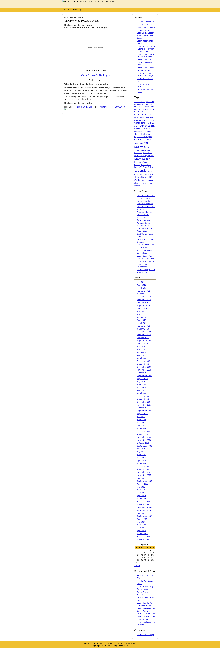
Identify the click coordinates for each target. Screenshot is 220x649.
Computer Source (147, 109)
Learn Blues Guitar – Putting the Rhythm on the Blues (146, 48)
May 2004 (141, 528)
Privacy (119, 643)
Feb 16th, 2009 (118, 107)
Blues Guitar (138, 107)
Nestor (103, 107)
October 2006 (143, 443)
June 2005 (141, 490)
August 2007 (142, 414)
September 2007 (144, 411)
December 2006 (144, 437)
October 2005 (143, 478)
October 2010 (143, 303)
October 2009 (143, 338)
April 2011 (141, 285)
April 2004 (141, 531)
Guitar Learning (141, 129)
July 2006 (141, 452)
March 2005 (142, 499)
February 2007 (143, 431)
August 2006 (142, 449)
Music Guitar (138, 174)
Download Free (139, 112)
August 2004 (142, 519)
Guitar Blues (138, 120)
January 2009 (143, 364)
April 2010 (141, 320)
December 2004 (144, 507)
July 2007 (141, 417)
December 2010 (144, 297)
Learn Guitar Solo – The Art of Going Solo (145, 62)
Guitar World (147, 153)
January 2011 (143, 294)
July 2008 (141, 382)
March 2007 (142, 428)
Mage (149, 171)
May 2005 (141, 493)
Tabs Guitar (149, 183)
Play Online (139, 183)
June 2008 (141, 384)
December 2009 (144, 332)
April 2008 (141, 390)
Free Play (138, 117)
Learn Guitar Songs (73, 10)
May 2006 (141, 458)
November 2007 (144, 405)
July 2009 (141, 346)
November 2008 (144, 370)
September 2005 (144, 481)
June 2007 (141, 420)
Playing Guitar (148, 180)
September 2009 (144, 341)
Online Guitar (140, 177)
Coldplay (137, 109)
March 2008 (142, 393)
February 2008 (143, 396)
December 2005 (144, 472)
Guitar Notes (146, 132)
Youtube (138, 186)
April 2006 (141, 460)
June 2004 (141, 525)
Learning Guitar (141, 162)
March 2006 (142, 463)
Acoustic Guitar (139, 102)
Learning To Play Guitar (142, 165)
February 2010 (143, 326)
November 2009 (144, 335)
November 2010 (144, 300)
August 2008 (142, 379)
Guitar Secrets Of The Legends (96, 75)
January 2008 (143, 399)
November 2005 (144, 475)
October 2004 (143, 513)
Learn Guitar (142, 158)
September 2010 (144, 306)
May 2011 (141, 282)
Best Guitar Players (147, 104)
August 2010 (142, 308)
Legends (140, 170)
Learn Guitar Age (144, 256)
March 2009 (142, 358)
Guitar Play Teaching (146, 614)
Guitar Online (140, 134)
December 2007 (144, 402)
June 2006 (141, 455)
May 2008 (141, 387)
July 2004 (141, 522)
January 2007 (143, 434)
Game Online (148, 118)
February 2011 (143, 291)
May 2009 (141, 352)
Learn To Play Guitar (143, 167)
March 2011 (142, 288)
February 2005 (143, 501)
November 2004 (144, 510)
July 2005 (141, 487)
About (111, 643)
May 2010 (141, 317)
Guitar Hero (139, 123)
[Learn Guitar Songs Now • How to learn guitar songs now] (88, 1)
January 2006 (143, 469)
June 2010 (141, 314)
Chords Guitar (149, 107)
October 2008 (143, 373)
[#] (66, 109)
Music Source (148, 174)
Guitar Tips (138, 153)
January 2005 (143, 504)
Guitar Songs (146, 150)
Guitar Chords (149, 120)
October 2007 (143, 408)
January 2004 (143, 539)
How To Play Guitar (144, 155)
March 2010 (142, 323)
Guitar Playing (140, 139)
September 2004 (144, 516)
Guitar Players (145, 137)
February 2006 (143, 466)
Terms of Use (130, 643)
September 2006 (144, 446)
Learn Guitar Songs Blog (95, 643)
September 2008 (144, 376)
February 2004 (143, 537)
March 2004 (142, 534)
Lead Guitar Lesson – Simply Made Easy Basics (146, 35)
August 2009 (142, 343)
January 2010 (143, 329)
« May (137, 566)
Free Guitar (148, 114)
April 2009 (141, 355)
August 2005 (142, 484)
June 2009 (141, 349)
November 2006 (144, 440)
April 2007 (141, 425)
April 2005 (141, 496)
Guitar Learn (147, 125)
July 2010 (141, 311)
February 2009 (143, 361)
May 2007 (141, 423)
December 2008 (144, 367)
